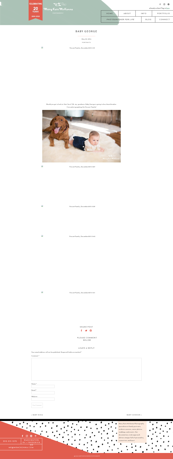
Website (34, 396)
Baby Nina (38, 415)
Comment (35, 356)
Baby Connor (134, 415)
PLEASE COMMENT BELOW (87, 338)
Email (34, 390)
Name (34, 384)
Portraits (86, 42)
